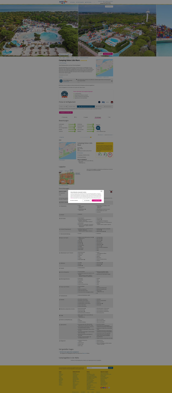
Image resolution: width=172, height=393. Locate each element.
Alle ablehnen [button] (86, 200)
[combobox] (101, 191)
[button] (74, 200)
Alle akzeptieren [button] (97, 200)
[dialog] (86, 196)
